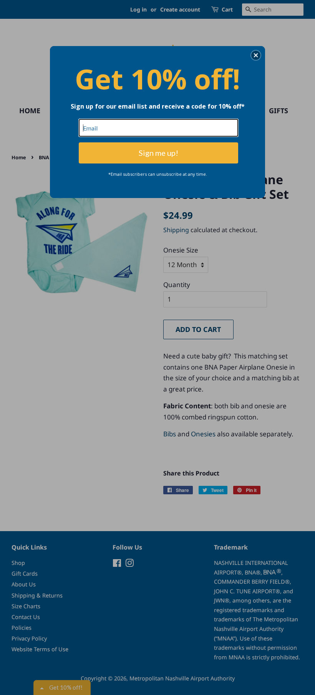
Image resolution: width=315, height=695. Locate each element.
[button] (255, 55)
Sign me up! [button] (158, 152)
